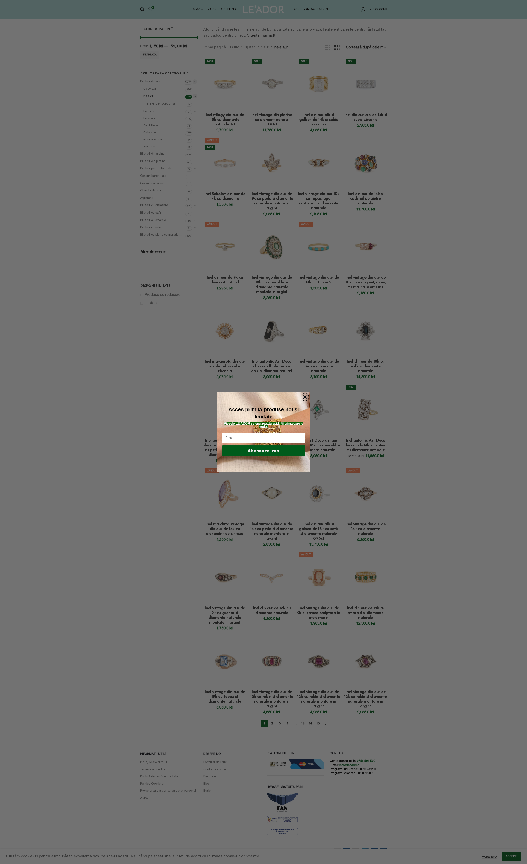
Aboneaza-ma (263, 451)
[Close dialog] (305, 397)
